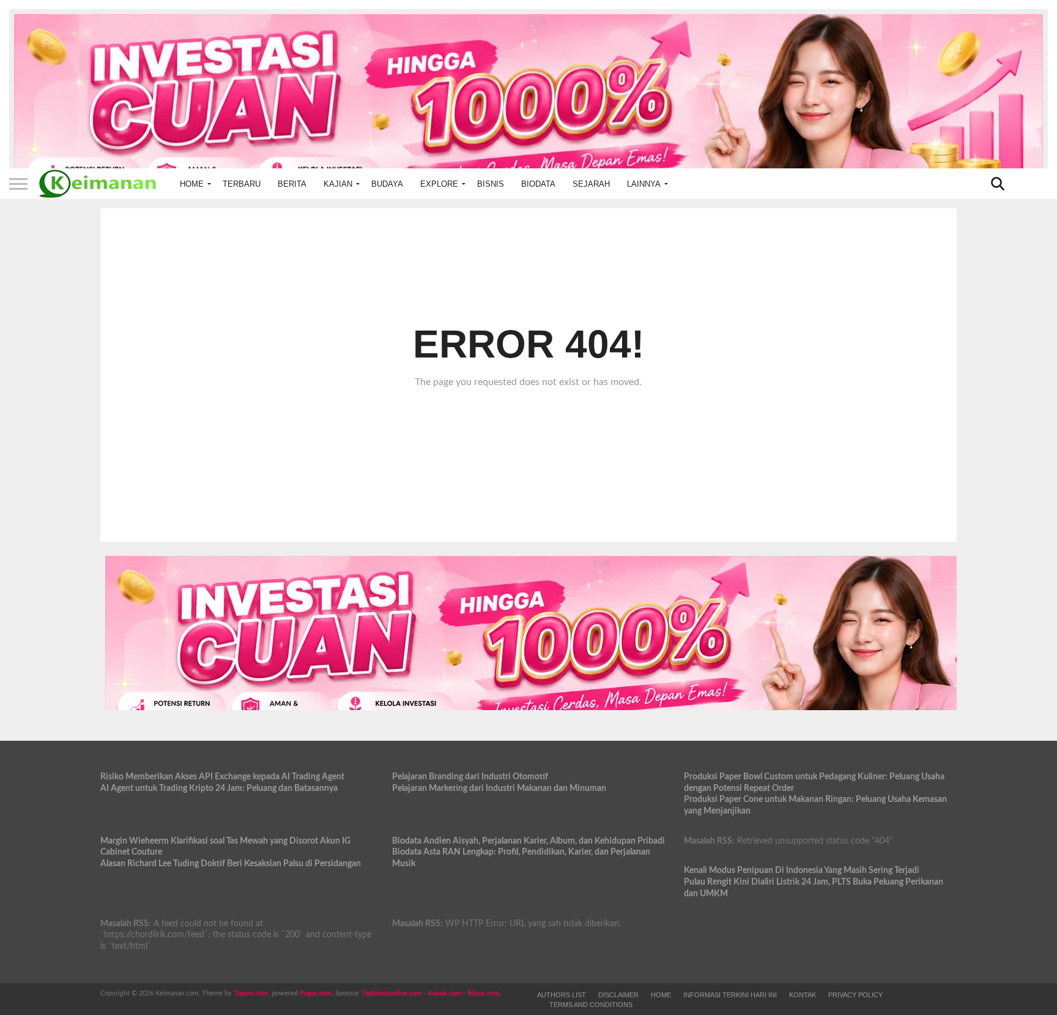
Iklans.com (483, 993)
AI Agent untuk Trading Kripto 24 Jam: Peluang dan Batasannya (219, 788)
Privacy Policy (855, 994)
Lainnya (644, 184)
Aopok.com (444, 993)
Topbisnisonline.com (391, 993)
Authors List (561, 994)
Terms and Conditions (590, 1004)
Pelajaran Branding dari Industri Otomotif (470, 776)
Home (192, 184)
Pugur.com (316, 993)
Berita (292, 184)
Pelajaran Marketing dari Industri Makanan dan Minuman (499, 788)
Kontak (802, 994)
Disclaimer (618, 994)
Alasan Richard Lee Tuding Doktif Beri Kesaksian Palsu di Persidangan (230, 863)
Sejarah (591, 184)
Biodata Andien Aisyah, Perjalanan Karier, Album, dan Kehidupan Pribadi (528, 840)
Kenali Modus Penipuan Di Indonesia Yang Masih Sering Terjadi (801, 870)
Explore (439, 184)
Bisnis (490, 184)
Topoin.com (251, 993)
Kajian (338, 184)
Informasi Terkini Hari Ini (730, 994)
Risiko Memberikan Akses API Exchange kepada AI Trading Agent (222, 776)
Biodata (538, 184)
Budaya (387, 184)
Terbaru (242, 184)
